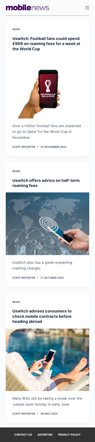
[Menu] (87, 8)
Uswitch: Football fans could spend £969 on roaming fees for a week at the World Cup (46, 43)
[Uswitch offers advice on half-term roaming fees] (47, 223)
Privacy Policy (69, 434)
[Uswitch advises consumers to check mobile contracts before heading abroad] (47, 360)
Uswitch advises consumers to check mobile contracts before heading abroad (42, 316)
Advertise (45, 434)
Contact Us (23, 434)
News (16, 29)
